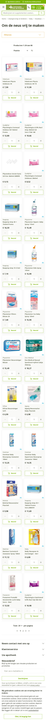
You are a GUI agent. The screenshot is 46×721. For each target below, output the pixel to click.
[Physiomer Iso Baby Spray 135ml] (34, 299)
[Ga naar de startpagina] (16, 7)
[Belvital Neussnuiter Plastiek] (12, 488)
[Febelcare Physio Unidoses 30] (12, 67)
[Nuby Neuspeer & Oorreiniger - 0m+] (34, 537)
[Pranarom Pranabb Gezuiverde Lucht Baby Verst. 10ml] (12, 583)
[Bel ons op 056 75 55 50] (29, 7)
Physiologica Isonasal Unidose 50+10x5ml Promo (11, 129)
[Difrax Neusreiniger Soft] (12, 394)
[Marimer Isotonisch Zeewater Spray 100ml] (12, 537)
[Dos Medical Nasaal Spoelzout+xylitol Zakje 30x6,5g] (34, 346)
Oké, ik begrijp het (23, 716)
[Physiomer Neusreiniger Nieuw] (12, 346)
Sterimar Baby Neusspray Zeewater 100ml (11, 457)
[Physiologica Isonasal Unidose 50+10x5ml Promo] (12, 113)
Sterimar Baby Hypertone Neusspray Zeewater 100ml (33, 457)
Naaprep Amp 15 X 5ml (11, 268)
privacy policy (34, 685)
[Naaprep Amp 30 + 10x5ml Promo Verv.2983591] (34, 488)
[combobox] (20, 13)
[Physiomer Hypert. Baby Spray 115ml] (34, 207)
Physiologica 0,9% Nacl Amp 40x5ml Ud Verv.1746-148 (33, 129)
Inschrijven (23, 678)
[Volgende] (28, 631)
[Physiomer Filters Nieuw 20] (12, 299)
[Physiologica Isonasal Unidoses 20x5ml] (34, 161)
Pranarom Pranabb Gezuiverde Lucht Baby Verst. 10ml (11, 599)
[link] (17, 631)
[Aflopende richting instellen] (32, 50)
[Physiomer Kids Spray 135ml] (34, 253)
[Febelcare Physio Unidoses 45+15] (34, 67)
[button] (23, 35)
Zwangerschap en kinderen (17, 19)
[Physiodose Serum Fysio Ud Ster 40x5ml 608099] (12, 161)
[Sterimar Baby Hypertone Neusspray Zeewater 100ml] (34, 440)
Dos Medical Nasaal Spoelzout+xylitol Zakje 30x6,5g (34, 362)
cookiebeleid (33, 710)
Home (4, 19)
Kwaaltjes (38, 19)
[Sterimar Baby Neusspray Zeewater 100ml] (12, 440)
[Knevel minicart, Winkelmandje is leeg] (33, 7)
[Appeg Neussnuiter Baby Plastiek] (34, 394)
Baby (31, 19)
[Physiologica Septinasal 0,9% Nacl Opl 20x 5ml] (34, 583)
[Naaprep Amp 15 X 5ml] (12, 253)
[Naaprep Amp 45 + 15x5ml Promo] (12, 207)
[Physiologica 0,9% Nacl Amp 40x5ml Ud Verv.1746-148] (34, 113)
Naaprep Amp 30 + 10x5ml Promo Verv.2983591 (32, 505)
